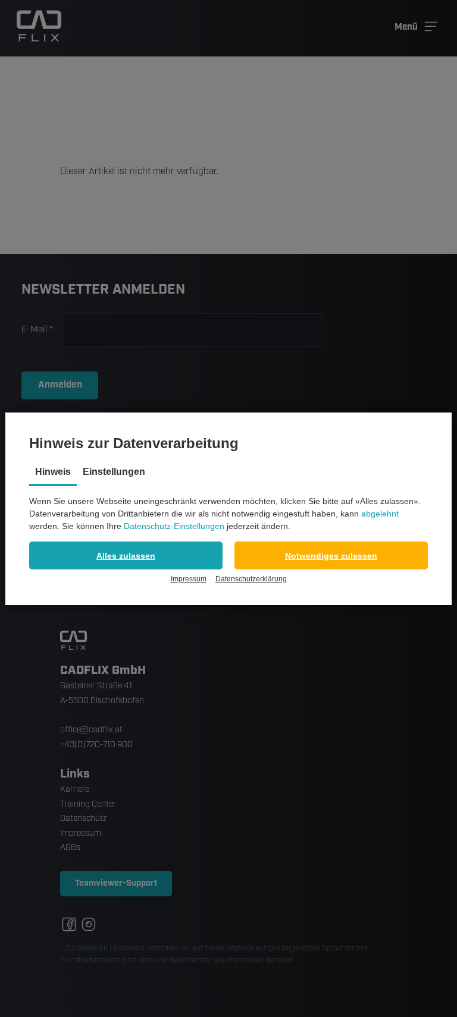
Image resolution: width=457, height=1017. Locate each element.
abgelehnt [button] (380, 513)
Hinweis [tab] (53, 472)
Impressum (188, 579)
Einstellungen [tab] (114, 472)
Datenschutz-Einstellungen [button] (174, 526)
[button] (126, 555)
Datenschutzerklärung (251, 579)
